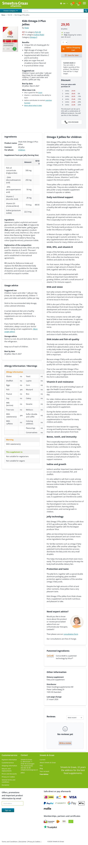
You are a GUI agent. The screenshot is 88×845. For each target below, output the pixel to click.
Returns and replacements (7, 770)
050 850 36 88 (26, 768)
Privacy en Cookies (8, 777)
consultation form (71, 634)
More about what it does (33, 105)
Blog (41, 768)
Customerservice (8, 763)
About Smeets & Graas (48, 763)
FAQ (41, 766)
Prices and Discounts (9, 774)
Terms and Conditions (10, 842)
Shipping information (9, 766)
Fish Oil (10, 15)
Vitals (26, 28)
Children (21, 150)
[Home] (15, 4)
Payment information (9, 760)
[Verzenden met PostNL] (58, 821)
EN (64, 3)
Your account (44, 771)
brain (40, 93)
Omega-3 (33, 37)
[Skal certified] (70, 821)
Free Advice (44, 774)
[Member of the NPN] (64, 821)
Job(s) (23, 773)
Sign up (8, 810)
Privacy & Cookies (34, 842)
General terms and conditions (8, 781)
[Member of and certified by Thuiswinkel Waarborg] (49, 821)
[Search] (86, 10)
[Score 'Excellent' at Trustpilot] (50, 826)
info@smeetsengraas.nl (29, 770)
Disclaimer (5, 785)
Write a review (65, 743)
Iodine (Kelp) (39, 34)
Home (3, 15)
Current (42, 760)
